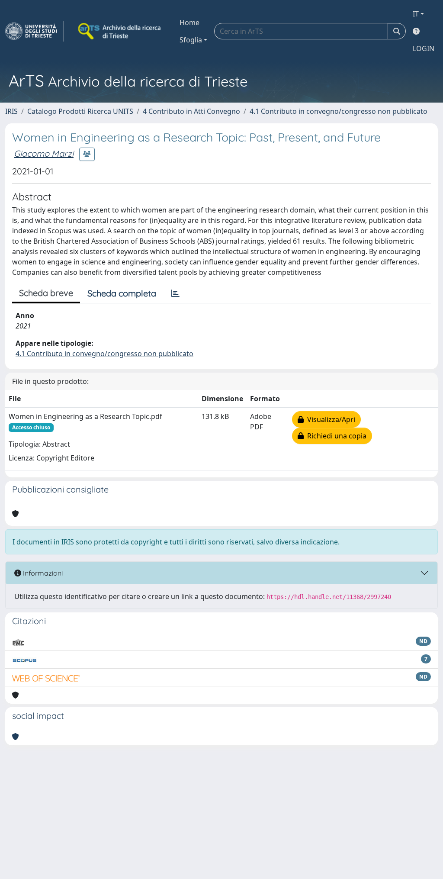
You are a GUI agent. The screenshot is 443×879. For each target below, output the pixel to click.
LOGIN (423, 48)
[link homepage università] (120, 31)
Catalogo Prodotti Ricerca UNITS (80, 111)
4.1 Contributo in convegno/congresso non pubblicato (338, 111)
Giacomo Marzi (44, 153)
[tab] (175, 293)
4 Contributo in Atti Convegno (191, 111)
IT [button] (416, 14)
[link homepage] (34, 31)
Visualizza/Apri (329, 419)
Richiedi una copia (335, 436)
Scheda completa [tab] (121, 293)
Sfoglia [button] (191, 40)
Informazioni (42, 573)
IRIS (11, 111)
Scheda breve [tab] (46, 292)
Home (189, 22)
